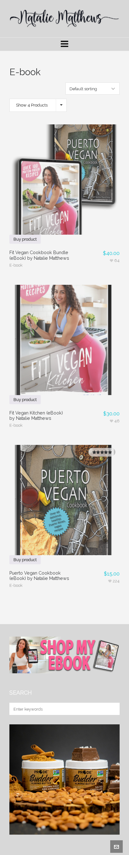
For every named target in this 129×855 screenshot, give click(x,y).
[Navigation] (64, 44)
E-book (16, 265)
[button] (112, 709)
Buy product (25, 239)
